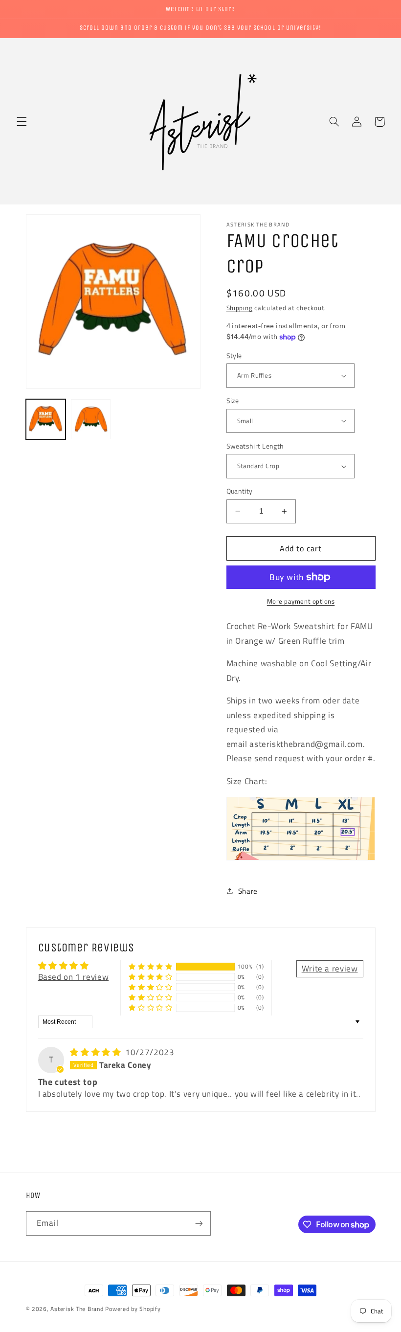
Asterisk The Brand (76, 1309)
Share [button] (248, 891)
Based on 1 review (73, 977)
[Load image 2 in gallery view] (91, 419)
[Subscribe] (198, 1223)
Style (234, 356)
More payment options (301, 601)
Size (232, 401)
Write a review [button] (330, 968)
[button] (21, 122)
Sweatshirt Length (255, 446)
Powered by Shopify (132, 1309)
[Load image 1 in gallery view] (46, 419)
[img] (96, 1052)
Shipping (239, 308)
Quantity (239, 491)
